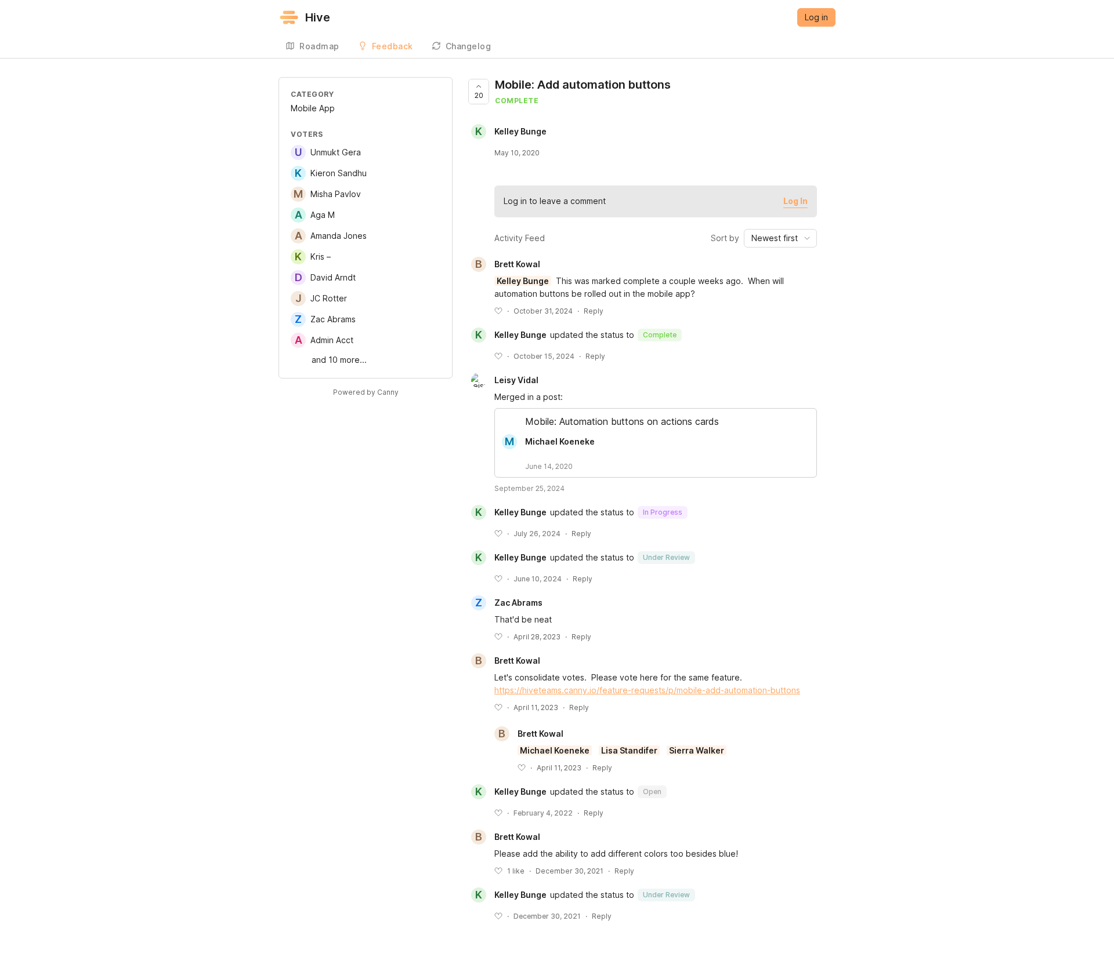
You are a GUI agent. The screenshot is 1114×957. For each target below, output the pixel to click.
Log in (816, 17)
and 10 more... (339, 360)
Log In (795, 201)
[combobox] (780, 238)
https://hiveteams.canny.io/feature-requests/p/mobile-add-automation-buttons (647, 690)
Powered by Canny (366, 392)
